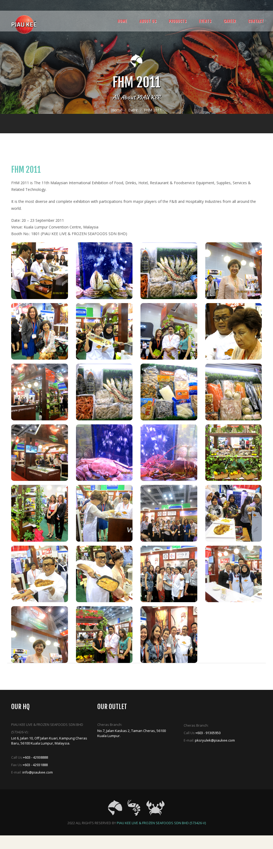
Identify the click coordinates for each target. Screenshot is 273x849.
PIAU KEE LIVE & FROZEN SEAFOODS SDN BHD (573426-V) (161, 822)
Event (133, 109)
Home (116, 109)
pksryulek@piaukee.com (215, 740)
